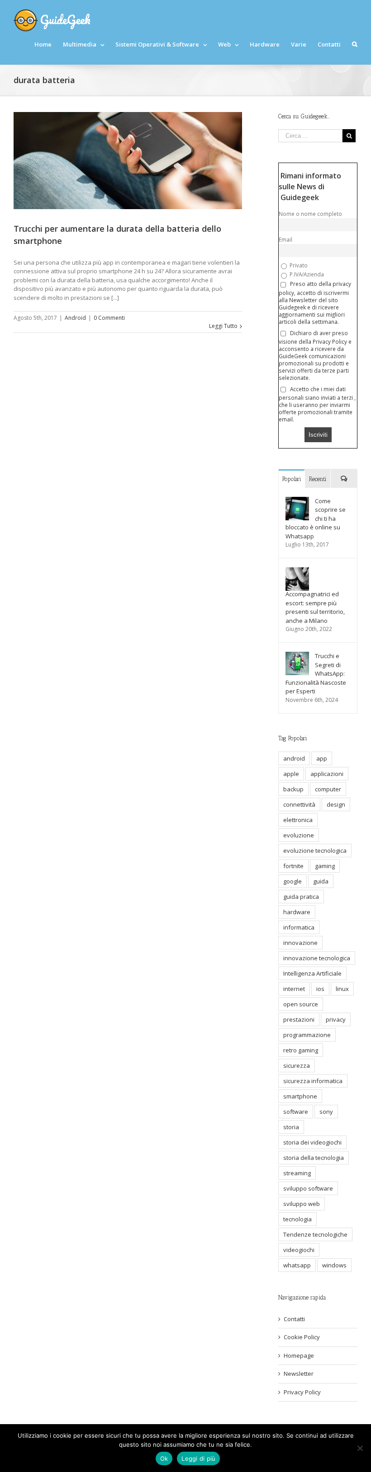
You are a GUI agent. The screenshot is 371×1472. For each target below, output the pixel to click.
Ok (164, 1458)
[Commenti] (344, 478)
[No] (359, 1448)
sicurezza (296, 1065)
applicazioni (326, 774)
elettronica (298, 820)
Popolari (291, 479)
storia (291, 1127)
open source (300, 1004)
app (321, 758)
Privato (298, 265)
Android (75, 318)
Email (285, 239)
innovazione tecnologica (316, 958)
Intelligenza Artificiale (312, 973)
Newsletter (299, 1373)
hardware (296, 912)
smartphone (300, 1096)
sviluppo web (301, 1204)
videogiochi (298, 1250)
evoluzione (298, 835)
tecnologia (297, 1219)
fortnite (293, 866)
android (294, 758)
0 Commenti (109, 318)
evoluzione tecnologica (315, 850)
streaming (297, 1173)
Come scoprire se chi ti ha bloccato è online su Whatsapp (315, 518)
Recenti (318, 479)
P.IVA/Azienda (306, 274)
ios (320, 989)
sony (326, 1112)
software (295, 1112)
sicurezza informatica (312, 1081)
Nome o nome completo (310, 213)
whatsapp (297, 1265)
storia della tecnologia (313, 1158)
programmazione (307, 1035)
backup (293, 789)
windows (334, 1265)
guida (320, 881)
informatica (298, 927)
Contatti (294, 1319)
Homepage (299, 1355)
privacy (336, 1019)
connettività (299, 804)
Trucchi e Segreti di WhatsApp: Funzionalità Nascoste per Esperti (315, 673)
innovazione (300, 943)
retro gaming (300, 1050)
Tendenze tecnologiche (315, 1234)
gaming (325, 866)
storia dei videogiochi (312, 1142)
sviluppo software (308, 1188)
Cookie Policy (302, 1337)
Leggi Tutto (223, 326)
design (336, 804)
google (292, 881)
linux (342, 989)
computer (328, 789)
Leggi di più (198, 1458)
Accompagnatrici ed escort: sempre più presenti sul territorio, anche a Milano (315, 607)
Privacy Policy (302, 1392)
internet (294, 989)
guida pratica (301, 897)
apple (291, 774)
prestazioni (298, 1019)
